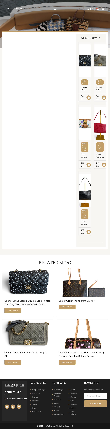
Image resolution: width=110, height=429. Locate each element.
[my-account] (91, 9)
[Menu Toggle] (55, 9)
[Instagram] (13, 406)
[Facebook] (7, 406)
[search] (88, 9)
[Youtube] (19, 406)
